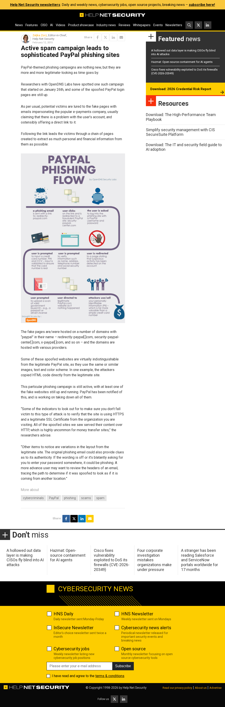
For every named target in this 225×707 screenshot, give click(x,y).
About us (201, 687)
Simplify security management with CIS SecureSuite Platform (180, 132)
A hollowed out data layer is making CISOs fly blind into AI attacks (25, 557)
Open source (133, 648)
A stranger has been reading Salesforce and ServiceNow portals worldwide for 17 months (199, 560)
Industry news (106, 25)
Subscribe (123, 666)
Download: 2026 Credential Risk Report (180, 89)
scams (86, 498)
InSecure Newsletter (74, 627)
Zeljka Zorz (40, 35)
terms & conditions (109, 676)
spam (100, 498)
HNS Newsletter (137, 613)
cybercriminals (33, 498)
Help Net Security (135, 687)
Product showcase (81, 25)
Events (158, 25)
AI (51, 25)
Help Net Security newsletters (35, 5)
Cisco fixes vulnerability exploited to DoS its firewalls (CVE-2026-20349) (111, 560)
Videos (60, 25)
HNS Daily (63, 613)
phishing (70, 498)
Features (31, 25)
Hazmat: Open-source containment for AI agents (181, 62)
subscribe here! (202, 5)
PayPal (54, 498)
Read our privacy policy (177, 687)
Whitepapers (142, 25)
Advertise (215, 687)
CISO (44, 25)
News (19, 25)
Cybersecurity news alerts (146, 627)
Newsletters (173, 25)
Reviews (124, 25)
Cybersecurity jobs (71, 648)
